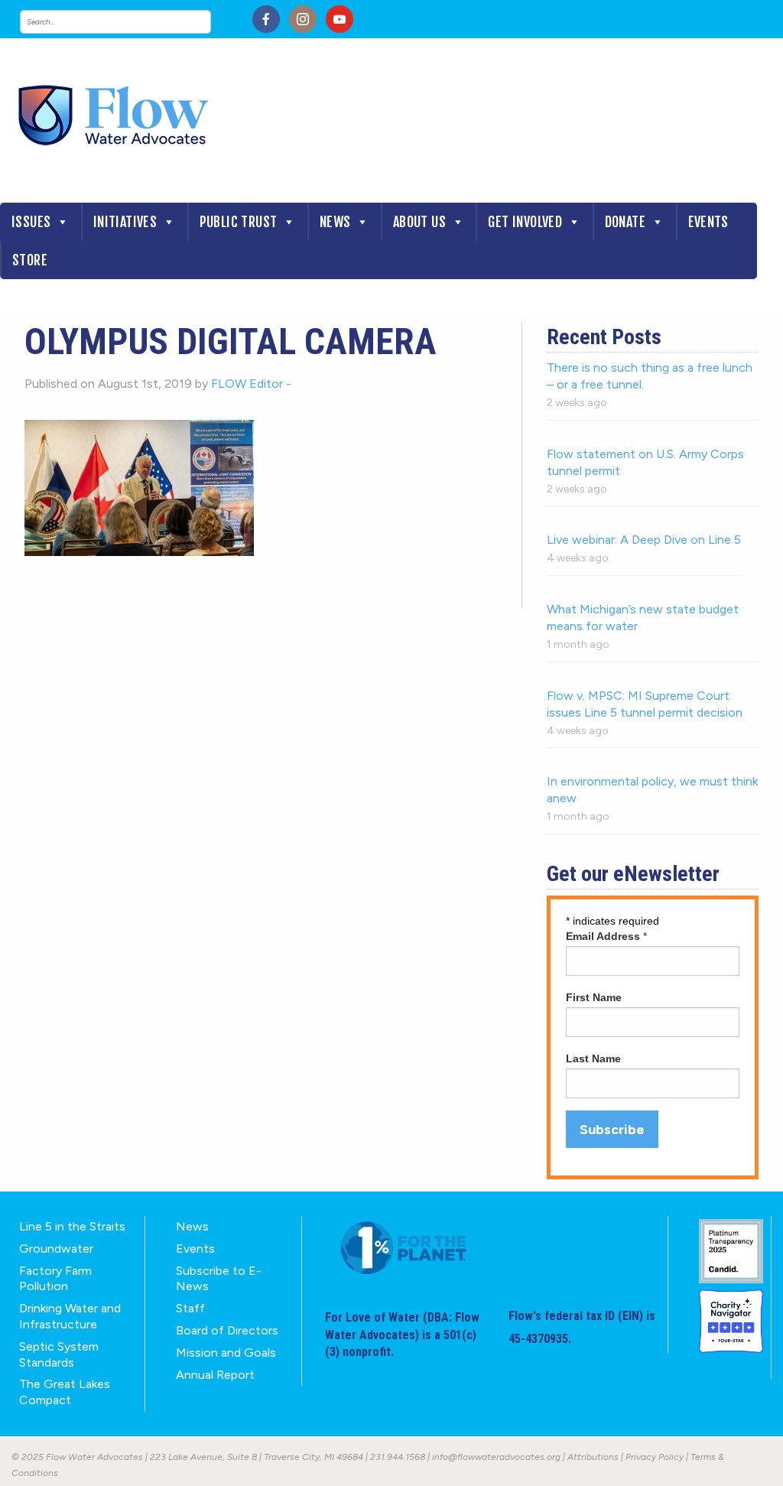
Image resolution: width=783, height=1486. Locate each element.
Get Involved (525, 221)
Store (29, 260)
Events (708, 221)
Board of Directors (227, 1330)
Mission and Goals (226, 1352)
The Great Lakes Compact (64, 1392)
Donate (625, 221)
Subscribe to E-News (219, 1278)
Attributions (593, 1457)
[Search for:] (130, 22)
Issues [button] (30, 221)
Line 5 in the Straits (72, 1226)
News (335, 221)
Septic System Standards (59, 1354)
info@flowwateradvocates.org (496, 1457)
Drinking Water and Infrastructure (70, 1316)
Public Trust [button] (239, 221)
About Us (419, 221)
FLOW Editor (247, 383)
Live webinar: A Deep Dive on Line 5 (644, 539)
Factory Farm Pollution (55, 1278)
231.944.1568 (397, 1457)
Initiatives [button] (125, 221)
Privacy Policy (654, 1457)
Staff (190, 1308)
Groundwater (56, 1248)
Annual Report (215, 1374)
